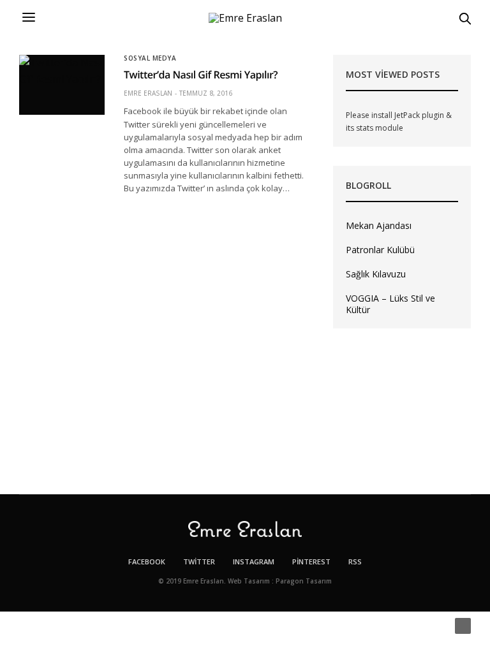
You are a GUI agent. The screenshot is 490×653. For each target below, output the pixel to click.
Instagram (253, 561)
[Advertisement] (402, 411)
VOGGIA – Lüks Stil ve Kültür (390, 304)
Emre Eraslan (148, 93)
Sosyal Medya (150, 58)
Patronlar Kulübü (380, 250)
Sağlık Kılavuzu (376, 274)
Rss (355, 561)
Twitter (199, 561)
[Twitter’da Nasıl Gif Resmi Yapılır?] (62, 85)
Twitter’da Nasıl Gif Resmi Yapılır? (201, 75)
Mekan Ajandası (379, 225)
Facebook (146, 561)
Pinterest (311, 561)
